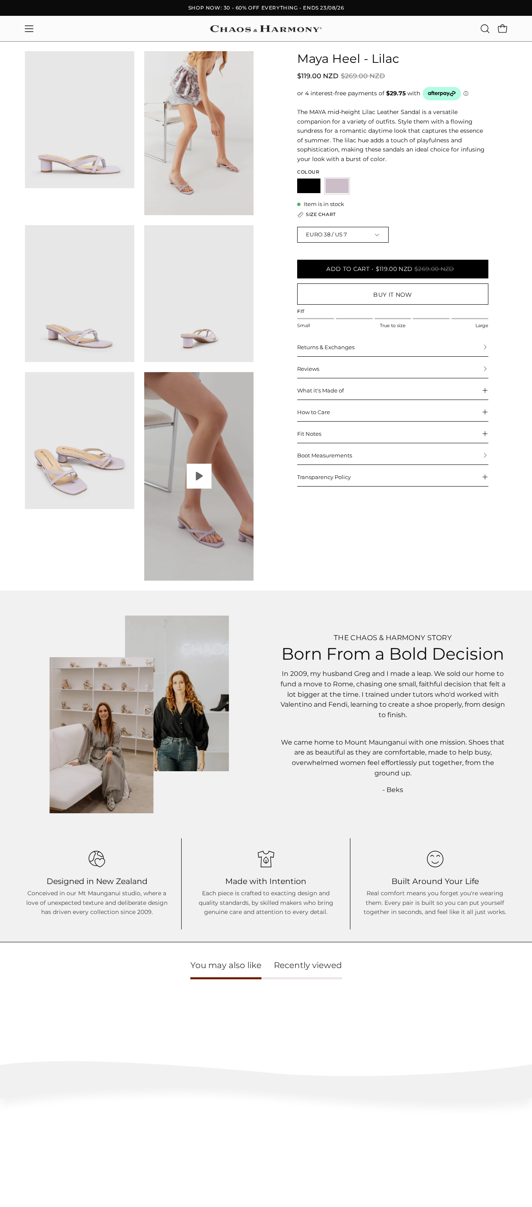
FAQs (32, 1128)
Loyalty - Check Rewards (56, 1140)
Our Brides (337, 1153)
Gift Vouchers (440, 1165)
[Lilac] (337, 186)
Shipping (36, 1153)
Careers (433, 1153)
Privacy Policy (42, 1190)
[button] (485, 28)
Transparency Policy (324, 477)
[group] (266, 8)
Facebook (336, 1140)
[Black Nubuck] (308, 186)
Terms (32, 1177)
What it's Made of (320, 390)
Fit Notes (309, 433)
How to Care (313, 412)
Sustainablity (240, 1153)
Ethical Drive (240, 1140)
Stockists (435, 1140)
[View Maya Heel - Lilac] (199, 476)
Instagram (337, 1128)
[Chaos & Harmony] (266, 28)
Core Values (239, 1128)
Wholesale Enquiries (449, 1128)
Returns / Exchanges (50, 1165)
